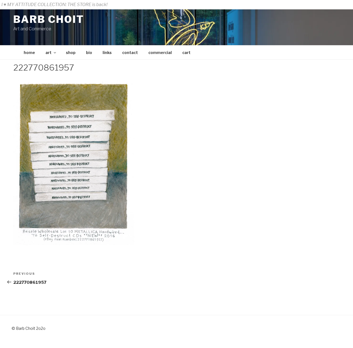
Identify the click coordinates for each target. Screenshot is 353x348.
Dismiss (343, 4)
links (107, 52)
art (49, 52)
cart (186, 52)
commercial (160, 52)
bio (89, 52)
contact (130, 52)
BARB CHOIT (48, 19)
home (29, 52)
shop (71, 52)
